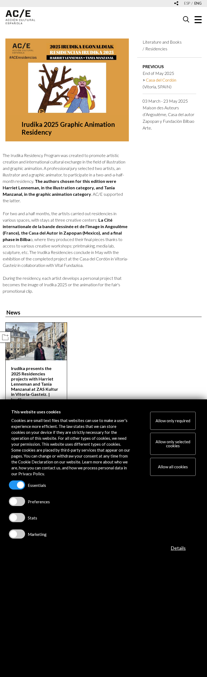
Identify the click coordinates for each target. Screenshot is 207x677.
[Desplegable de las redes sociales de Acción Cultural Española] (176, 3)
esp (187, 3)
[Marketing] (17, 534)
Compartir (5, 337)
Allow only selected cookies (173, 443)
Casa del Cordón (161, 79)
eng (198, 3)
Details (178, 548)
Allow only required (173, 420)
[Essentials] (17, 485)
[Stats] (17, 517)
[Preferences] (17, 501)
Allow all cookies (173, 466)
